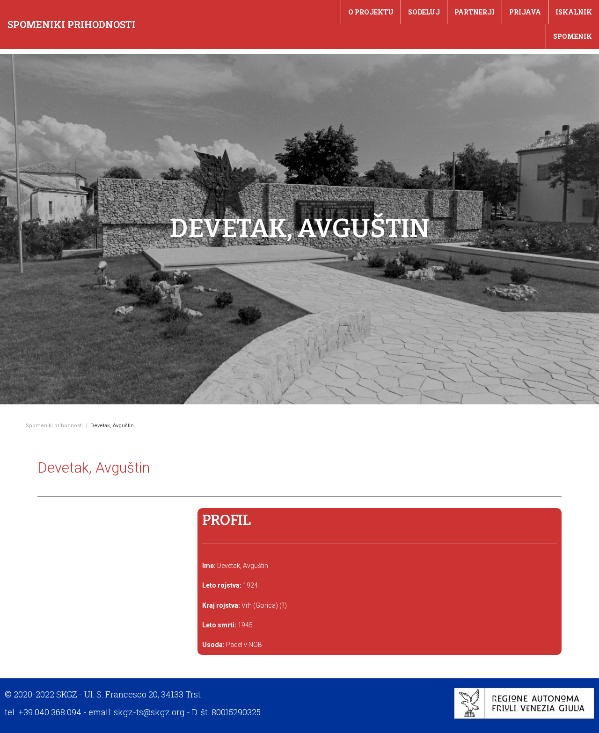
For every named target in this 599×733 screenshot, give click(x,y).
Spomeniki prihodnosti (71, 24)
